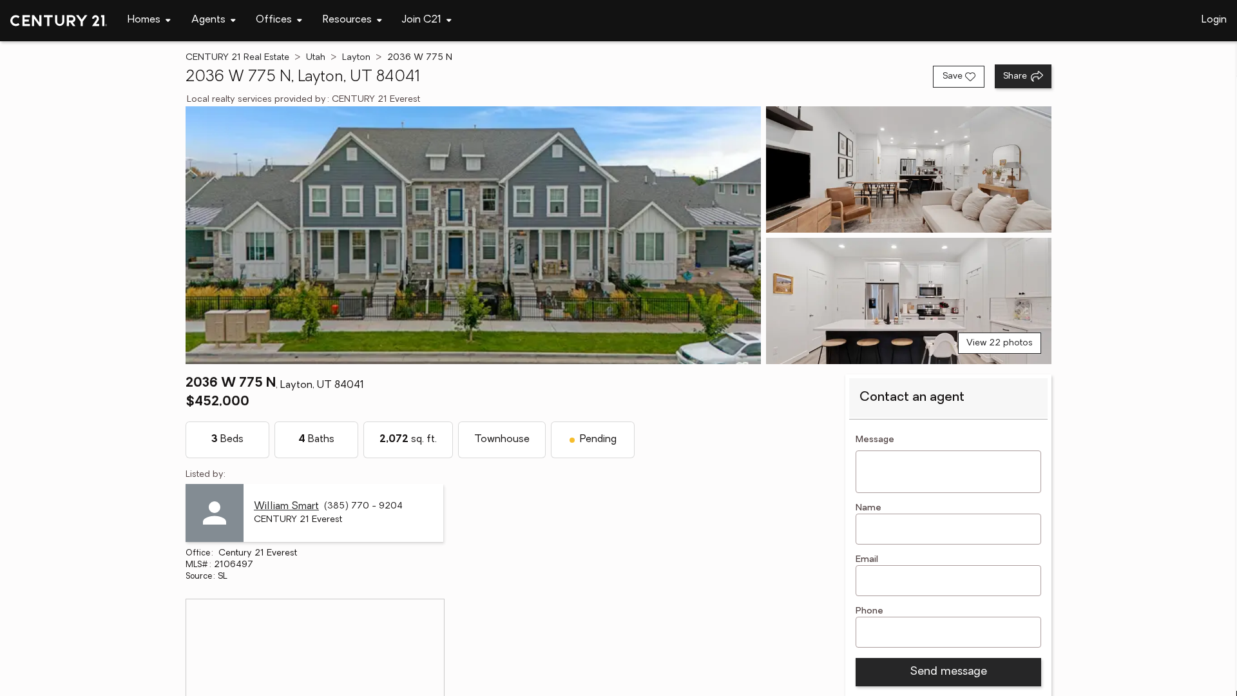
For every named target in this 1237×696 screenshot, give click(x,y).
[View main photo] (473, 235)
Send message (948, 672)
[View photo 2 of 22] (908, 169)
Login (1214, 20)
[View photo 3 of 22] (908, 301)
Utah (315, 58)
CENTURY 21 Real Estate (237, 58)
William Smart (286, 506)
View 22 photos (999, 343)
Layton (356, 58)
